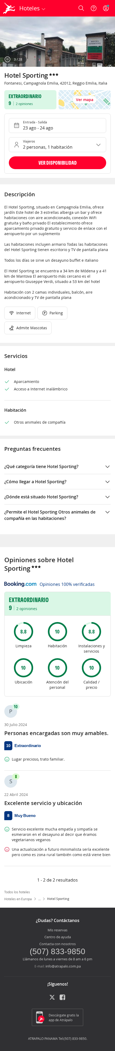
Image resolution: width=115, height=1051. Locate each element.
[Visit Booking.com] (20, 584)
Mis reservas (57, 930)
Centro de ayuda (57, 937)
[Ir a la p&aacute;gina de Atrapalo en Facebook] (63, 999)
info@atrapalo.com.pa (63, 966)
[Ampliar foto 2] (57, 41)
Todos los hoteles (17, 892)
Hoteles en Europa (18, 899)
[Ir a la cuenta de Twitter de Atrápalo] (52, 999)
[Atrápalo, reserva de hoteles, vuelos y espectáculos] (9, 8)
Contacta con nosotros (57, 943)
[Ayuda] (93, 8)
